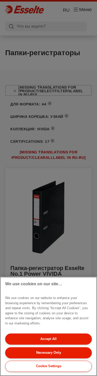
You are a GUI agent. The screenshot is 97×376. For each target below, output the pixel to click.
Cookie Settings (48, 366)
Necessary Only (48, 352)
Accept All (48, 339)
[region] (48, 326)
